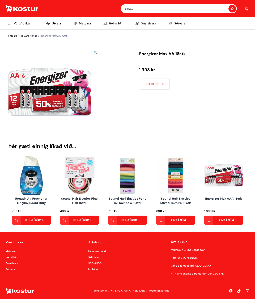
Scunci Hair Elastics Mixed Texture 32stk (175, 201)
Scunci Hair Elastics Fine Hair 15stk (79, 201)
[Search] (232, 8)
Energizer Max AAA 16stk (223, 199)
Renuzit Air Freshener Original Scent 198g (31, 201)
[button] (95, 91)
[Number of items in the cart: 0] (246, 9)
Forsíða (12, 36)
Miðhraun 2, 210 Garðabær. (188, 250)
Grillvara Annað (28, 36)
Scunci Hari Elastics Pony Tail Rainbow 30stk (127, 201)
